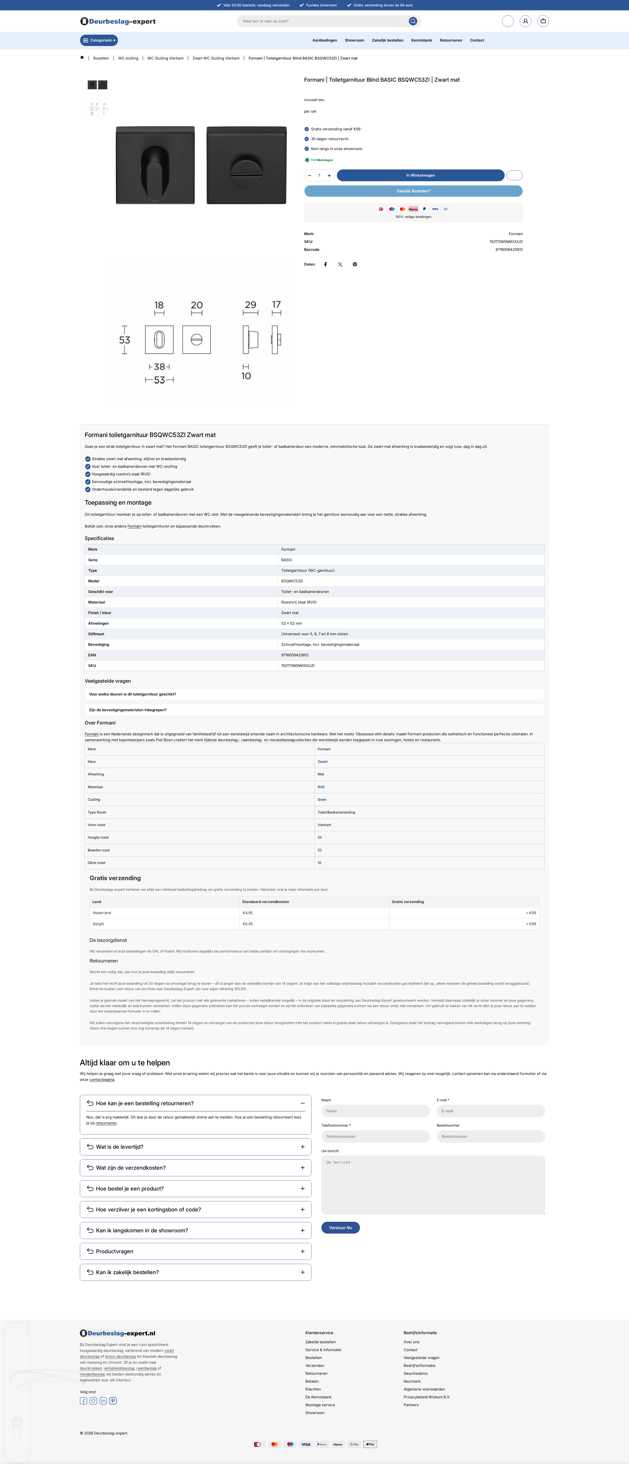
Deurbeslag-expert (110, 1433)
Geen (322, 799)
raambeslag (146, 1368)
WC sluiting (128, 58)
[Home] (82, 57)
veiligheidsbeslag (119, 1368)
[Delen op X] (340, 264)
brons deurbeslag (120, 1356)
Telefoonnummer (336, 1125)
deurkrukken (91, 1368)
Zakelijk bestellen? (413, 191)
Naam (326, 1100)
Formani (135, 526)
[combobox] (329, 21)
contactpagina (101, 1079)
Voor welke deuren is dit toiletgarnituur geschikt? (132, 694)
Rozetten (101, 58)
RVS (321, 787)
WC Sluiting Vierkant (165, 58)
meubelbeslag (92, 1374)
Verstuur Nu (340, 1227)
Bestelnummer (448, 1125)
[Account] (525, 21)
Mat (321, 774)
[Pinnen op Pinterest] (355, 264)
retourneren (106, 1123)
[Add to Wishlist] (515, 176)
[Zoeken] (413, 21)
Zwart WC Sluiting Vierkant (216, 58)
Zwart (323, 761)
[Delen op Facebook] (325, 264)
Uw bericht (330, 1151)
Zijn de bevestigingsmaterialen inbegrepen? (128, 710)
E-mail (443, 1100)
